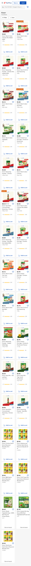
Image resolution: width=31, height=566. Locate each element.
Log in (23, 3)
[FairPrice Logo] (8, 3)
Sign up (16, 3)
